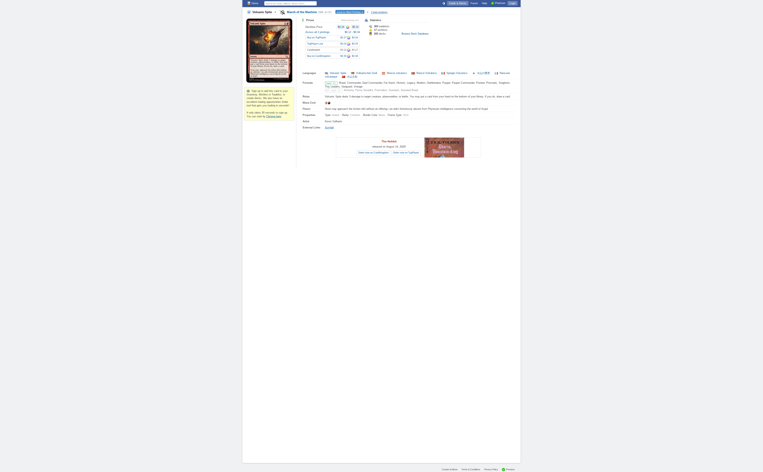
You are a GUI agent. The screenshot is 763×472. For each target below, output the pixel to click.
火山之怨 (351, 76)
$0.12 (348, 32)
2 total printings (379, 12)
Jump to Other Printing (349, 12)
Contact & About (449, 469)
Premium (510, 469)
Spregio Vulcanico (457, 73)
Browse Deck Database (415, 33)
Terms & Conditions (470, 469)
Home (255, 3)
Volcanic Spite (338, 73)
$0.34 (356, 32)
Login (512, 3)
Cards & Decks (458, 3)
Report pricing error (350, 20)
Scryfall (329, 127)
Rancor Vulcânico (427, 73)
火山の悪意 (483, 73)
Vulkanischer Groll (366, 73)
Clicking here (273, 116)
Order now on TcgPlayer (406, 152)
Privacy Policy (491, 469)
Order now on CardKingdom (373, 152)
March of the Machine (309, 12)
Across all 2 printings (317, 32)
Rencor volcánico (397, 73)
